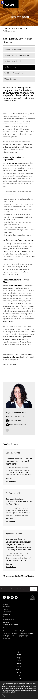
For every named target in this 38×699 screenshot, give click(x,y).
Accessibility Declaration (10, 625)
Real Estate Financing (12, 49)
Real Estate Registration (13, 61)
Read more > (10, 478)
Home (5, 28)
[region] (19, 29)
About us (5, 604)
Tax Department (11, 163)
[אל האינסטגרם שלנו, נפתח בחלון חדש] (12, 597)
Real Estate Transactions (13, 73)
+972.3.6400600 (11, 636)
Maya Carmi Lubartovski (16, 412)
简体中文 (19, 669)
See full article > (11, 481)
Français (19, 658)
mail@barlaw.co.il (8, 638)
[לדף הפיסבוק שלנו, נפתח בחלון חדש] (8, 597)
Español (19, 666)
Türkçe (19, 678)
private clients (16, 285)
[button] (2, 2)
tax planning (12, 93)
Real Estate (23, 28)
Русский (19, 663)
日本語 (19, 672)
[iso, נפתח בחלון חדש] (32, 599)
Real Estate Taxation (12, 67)
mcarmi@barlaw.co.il (17, 425)
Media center (7, 612)
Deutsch (19, 660)
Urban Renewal (10, 79)
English (19, 652)
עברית (19, 655)
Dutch (19, 675)
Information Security (9, 619)
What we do (13, 28)
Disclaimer (6, 622)
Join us (5, 627)
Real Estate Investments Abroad (16, 55)
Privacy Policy (7, 617)
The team (5, 609)
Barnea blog (6, 614)
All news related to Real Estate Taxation (18, 576)
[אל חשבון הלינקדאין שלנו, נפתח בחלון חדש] (7, 430)
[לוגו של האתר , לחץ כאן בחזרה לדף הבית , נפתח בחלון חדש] (16, 597)
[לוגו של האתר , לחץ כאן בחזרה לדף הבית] (11, 4)
